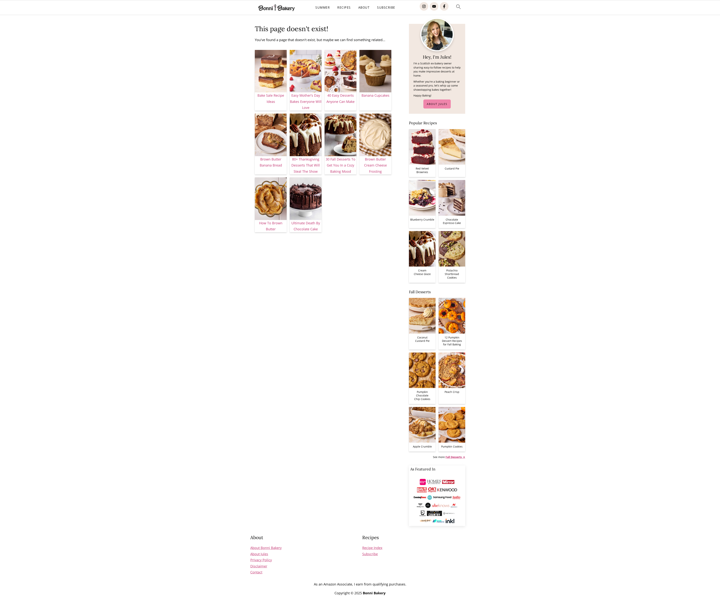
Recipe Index (372, 548)
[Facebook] (444, 6)
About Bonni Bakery (266, 548)
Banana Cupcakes (375, 95)
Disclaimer (258, 566)
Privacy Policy (261, 560)
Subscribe (370, 554)
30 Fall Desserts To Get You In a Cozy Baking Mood (340, 165)
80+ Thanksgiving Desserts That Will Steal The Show (305, 165)
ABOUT (364, 7)
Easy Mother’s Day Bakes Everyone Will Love (306, 101)
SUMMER (322, 7)
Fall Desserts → (455, 457)
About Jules (437, 104)
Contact (256, 572)
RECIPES (344, 7)
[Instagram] (424, 6)
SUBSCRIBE (386, 7)
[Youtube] (434, 6)
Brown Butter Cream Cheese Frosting (375, 165)
